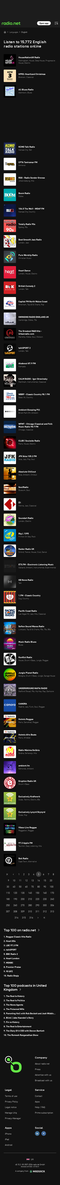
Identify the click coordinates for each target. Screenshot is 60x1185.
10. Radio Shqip (11, 976)
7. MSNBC (8, 963)
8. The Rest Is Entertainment (17, 1027)
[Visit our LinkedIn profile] (37, 1133)
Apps (37, 1102)
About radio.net (42, 1064)
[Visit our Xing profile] (43, 1133)
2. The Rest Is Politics (14, 1001)
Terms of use (11, 1096)
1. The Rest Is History (14, 996)
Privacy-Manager (13, 1118)
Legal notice (10, 1107)
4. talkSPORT (10, 950)
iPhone (8, 1134)
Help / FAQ (40, 1107)
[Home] (5, 32)
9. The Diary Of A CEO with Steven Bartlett (24, 1031)
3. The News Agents (13, 1005)
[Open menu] (56, 23)
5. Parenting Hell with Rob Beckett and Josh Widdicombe (30, 1014)
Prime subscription (44, 1113)
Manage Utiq (11, 1113)
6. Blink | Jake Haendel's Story (19, 1018)
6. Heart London (11, 958)
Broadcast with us (43, 1080)
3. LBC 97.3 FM (11, 945)
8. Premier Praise (12, 967)
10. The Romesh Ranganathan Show (21, 1035)
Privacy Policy (11, 1102)
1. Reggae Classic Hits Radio (17, 937)
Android (8, 1145)
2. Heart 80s (10, 941)
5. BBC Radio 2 (11, 954)
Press (37, 1069)
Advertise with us (43, 1075)
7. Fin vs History (11, 1022)
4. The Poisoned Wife (14, 1009)
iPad (7, 1139)
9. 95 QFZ (8, 971)
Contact (38, 1096)
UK (32, 1159)
